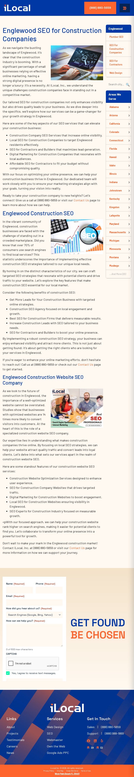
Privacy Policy (48, 771)
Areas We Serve (72, 771)
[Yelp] (101, 740)
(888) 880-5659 (100, 8)
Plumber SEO (116, 36)
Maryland (114, 223)
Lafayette (114, 215)
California (114, 123)
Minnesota (115, 248)
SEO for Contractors (115, 62)
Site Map (60, 771)
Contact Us (81, 200)
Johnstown (115, 190)
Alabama (114, 106)
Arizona (113, 115)
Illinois (113, 173)
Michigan (114, 240)
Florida (113, 148)
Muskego (114, 265)
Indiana (113, 182)
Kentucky (114, 198)
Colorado (114, 132)
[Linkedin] (95, 740)
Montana (114, 257)
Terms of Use (86, 771)
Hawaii (113, 157)
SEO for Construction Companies (116, 49)
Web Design (115, 72)
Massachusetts (117, 232)
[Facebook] (88, 740)
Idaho (112, 165)
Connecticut (116, 140)
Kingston (114, 207)
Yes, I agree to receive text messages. (34, 673)
